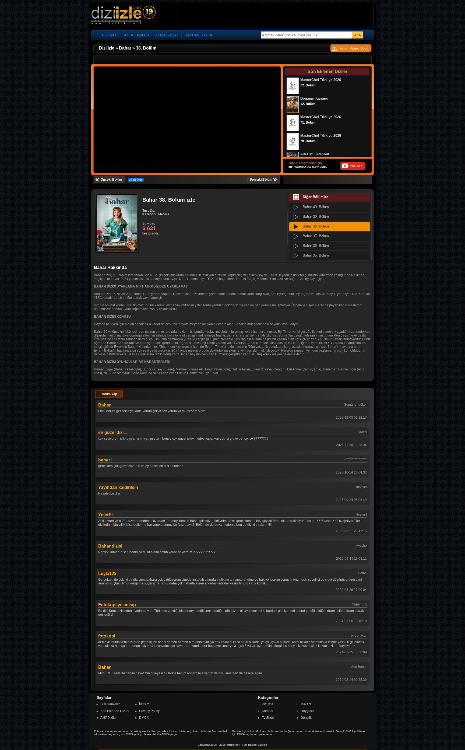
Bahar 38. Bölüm (316, 226)
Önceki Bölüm (111, 179)
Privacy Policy (149, 711)
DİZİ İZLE (109, 34)
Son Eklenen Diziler (114, 711)
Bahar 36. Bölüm (316, 246)
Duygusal (308, 711)
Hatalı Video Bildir (354, 48)
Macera (306, 704)
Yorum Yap (109, 394)
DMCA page (169, 734)
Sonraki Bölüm (261, 179)
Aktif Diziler (108, 718)
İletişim (144, 704)
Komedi (267, 711)
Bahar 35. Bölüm (316, 255)
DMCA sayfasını (247, 734)
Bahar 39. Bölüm (316, 217)
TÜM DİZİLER (167, 34)
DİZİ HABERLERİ (198, 34)
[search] (357, 34)
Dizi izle (267, 704)
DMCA (144, 718)
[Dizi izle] (123, 15)
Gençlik (306, 718)
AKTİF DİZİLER (136, 34)
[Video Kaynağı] (135, 179)
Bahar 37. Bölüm (316, 236)
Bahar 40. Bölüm (316, 207)
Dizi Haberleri (110, 704)
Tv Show (268, 718)
